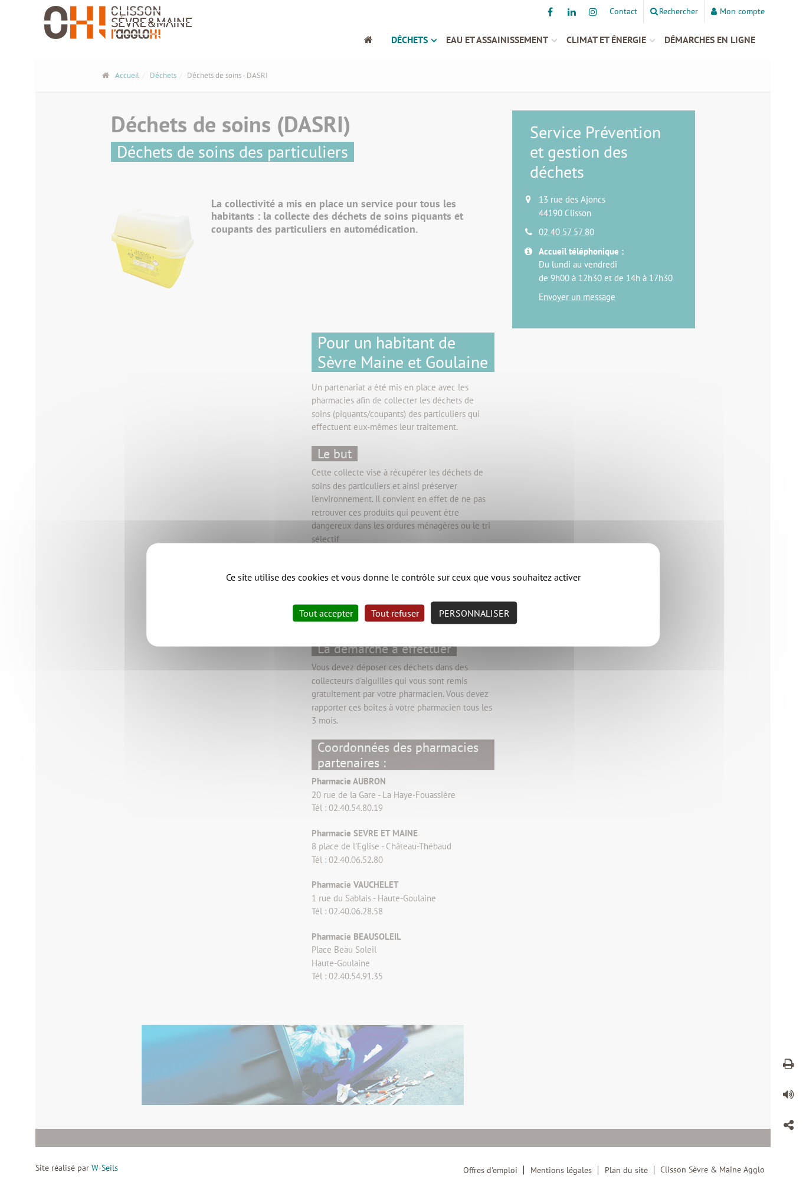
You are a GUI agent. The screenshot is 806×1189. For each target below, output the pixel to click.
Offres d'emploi (490, 1170)
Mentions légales (561, 1170)
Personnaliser (474, 612)
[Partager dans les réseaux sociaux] (788, 1127)
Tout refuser (395, 612)
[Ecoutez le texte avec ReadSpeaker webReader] (788, 1096)
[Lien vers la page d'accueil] (127, 22)
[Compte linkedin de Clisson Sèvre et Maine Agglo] (571, 12)
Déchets (409, 39)
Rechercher (678, 11)
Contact (623, 11)
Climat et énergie (606, 39)
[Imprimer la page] (788, 1065)
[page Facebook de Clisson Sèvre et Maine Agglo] (550, 12)
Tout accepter (326, 612)
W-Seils (104, 1167)
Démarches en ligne (709, 39)
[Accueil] (374, 39)
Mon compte (742, 11)
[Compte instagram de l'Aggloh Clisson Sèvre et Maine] (592, 12)
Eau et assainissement (497, 39)
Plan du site (626, 1170)
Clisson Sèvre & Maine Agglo (712, 1169)
